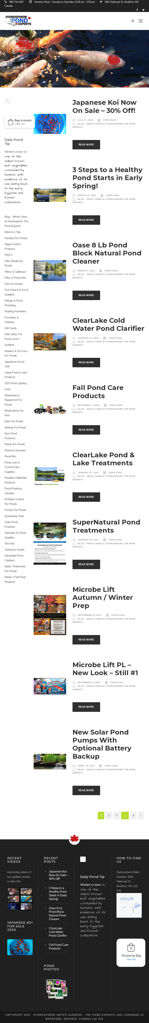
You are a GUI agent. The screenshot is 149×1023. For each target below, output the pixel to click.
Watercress (14, 151)
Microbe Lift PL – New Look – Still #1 (105, 669)
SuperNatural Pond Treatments (106, 526)
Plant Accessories (15, 450)
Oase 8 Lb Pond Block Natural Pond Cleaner (107, 253)
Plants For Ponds (15, 444)
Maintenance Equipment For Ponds (13, 400)
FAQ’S (8, 254)
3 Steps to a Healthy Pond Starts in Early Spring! (107, 178)
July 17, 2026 (85, 120)
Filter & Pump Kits (15, 277)
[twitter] (143, 10)
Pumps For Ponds (15, 509)
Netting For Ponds (15, 427)
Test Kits (10, 543)
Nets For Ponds (14, 421)
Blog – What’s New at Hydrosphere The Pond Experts (16, 221)
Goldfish (9, 344)
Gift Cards (11, 328)
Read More (86, 144)
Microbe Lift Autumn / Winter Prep (103, 597)
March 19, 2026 (87, 195)
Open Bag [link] (131, 959)
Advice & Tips (13, 231)
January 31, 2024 (88, 472)
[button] (20, 122)
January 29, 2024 (88, 540)
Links (8, 389)
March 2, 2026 (86, 271)
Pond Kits (10, 456)
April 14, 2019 (86, 766)
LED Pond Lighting (16, 383)
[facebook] (137, 10)
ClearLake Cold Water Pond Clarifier (108, 324)
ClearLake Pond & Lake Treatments (104, 459)
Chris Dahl (110, 120)
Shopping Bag (131, 955)
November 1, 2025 (88, 405)
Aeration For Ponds (16, 238)
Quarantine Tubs (14, 516)
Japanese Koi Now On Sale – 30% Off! (105, 106)
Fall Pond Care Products (98, 391)
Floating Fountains (15, 311)
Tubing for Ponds (15, 549)
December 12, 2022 (89, 682)
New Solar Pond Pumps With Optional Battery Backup (102, 744)
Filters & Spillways (15, 271)
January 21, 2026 (88, 338)
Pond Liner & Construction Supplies (12, 467)
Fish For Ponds (14, 283)
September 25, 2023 (89, 615)
